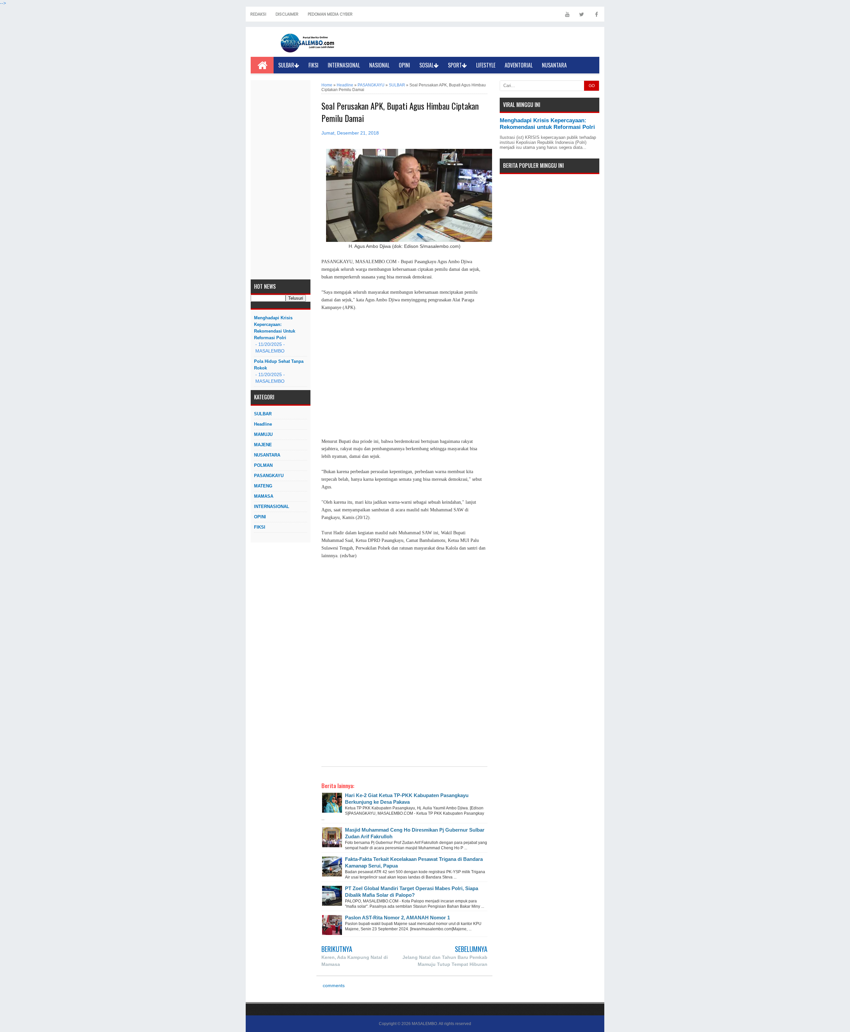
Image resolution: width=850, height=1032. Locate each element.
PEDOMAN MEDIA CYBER (330, 14)
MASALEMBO (424, 1023)
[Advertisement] (280, 179)
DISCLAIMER (287, 14)
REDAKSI (258, 14)
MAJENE (263, 444)
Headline (263, 424)
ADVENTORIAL (519, 65)
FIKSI (313, 65)
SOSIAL (426, 65)
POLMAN (263, 465)
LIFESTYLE (485, 65)
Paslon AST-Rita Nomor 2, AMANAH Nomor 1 (397, 917)
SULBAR (286, 65)
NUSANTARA (554, 65)
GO (592, 85)
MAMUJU (263, 434)
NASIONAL (379, 65)
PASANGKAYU (269, 475)
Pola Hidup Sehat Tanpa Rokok (278, 364)
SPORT (455, 65)
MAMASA (263, 496)
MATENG (263, 485)
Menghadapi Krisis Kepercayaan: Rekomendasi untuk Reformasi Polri (274, 327)
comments (333, 985)
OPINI (404, 65)
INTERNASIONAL (344, 65)
